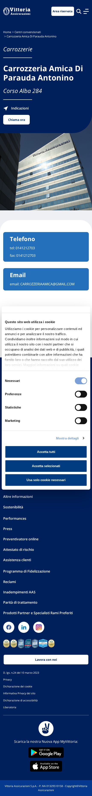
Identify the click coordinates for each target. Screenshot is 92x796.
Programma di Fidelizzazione (26, 571)
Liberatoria (9, 707)
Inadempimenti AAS (19, 592)
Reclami (9, 581)
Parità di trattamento (20, 602)
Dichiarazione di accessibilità (20, 700)
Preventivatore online (21, 539)
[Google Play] (46, 752)
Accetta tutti (46, 452)
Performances (14, 518)
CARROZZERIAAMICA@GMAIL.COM (47, 284)
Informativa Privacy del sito (19, 693)
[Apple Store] (46, 766)
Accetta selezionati (46, 466)
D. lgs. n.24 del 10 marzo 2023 (21, 672)
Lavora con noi (46, 660)
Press (7, 528)
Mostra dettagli (67, 438)
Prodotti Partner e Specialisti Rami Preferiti (38, 613)
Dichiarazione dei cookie (17, 686)
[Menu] (86, 11)
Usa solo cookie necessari (46, 480)
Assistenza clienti (17, 560)
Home (7, 32)
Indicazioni (19, 108)
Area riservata (63, 11)
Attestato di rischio (18, 549)
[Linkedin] (23, 627)
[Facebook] (8, 627)
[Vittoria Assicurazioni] (16, 11)
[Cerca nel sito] (78, 11)
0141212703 (25, 248)
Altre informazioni (18, 496)
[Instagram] (38, 627)
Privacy (7, 679)
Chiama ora (16, 120)
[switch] (81, 394)
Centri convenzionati (28, 32)
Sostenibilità (13, 507)
